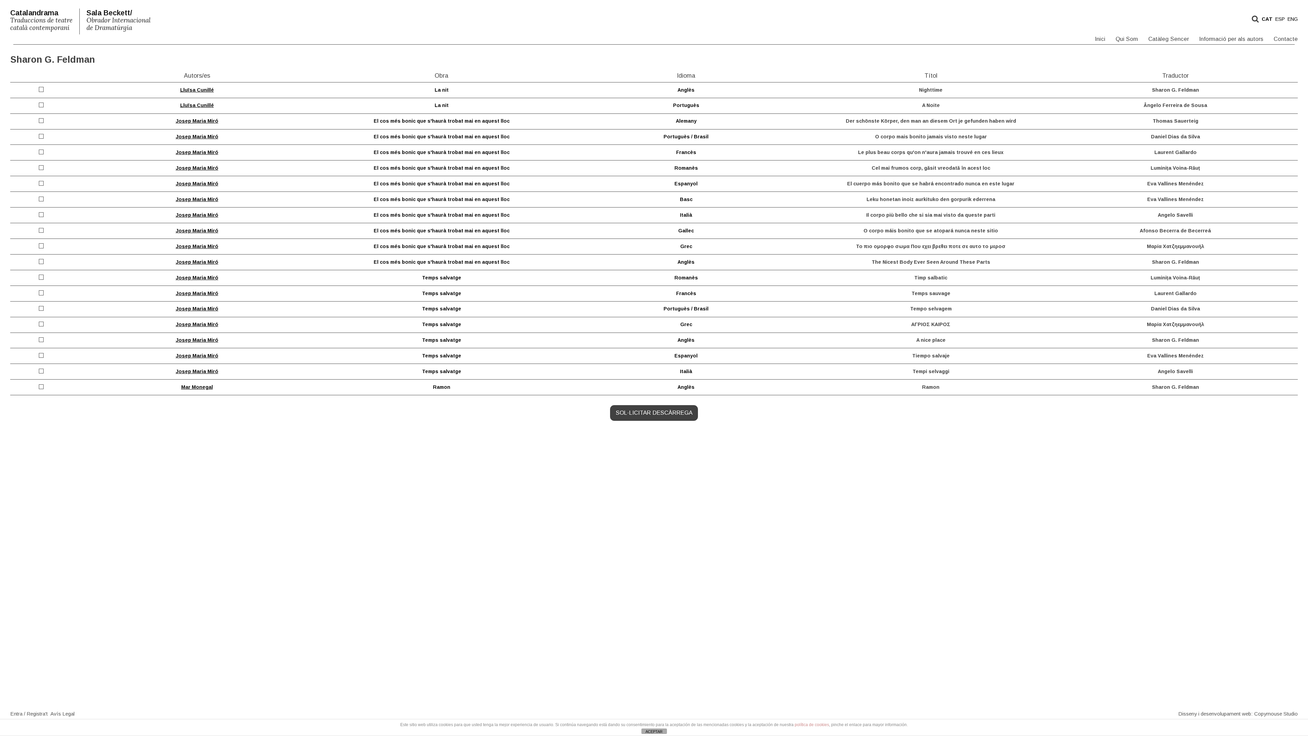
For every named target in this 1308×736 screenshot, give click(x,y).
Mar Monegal (197, 387)
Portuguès (686, 105)
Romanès (686, 168)
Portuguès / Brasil (686, 136)
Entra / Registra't (29, 713)
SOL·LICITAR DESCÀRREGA (654, 413)
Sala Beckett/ (119, 20)
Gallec (686, 230)
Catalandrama (41, 20)
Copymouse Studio (1276, 713)
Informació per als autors (1231, 39)
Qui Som (1127, 39)
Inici (1100, 39)
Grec (686, 246)
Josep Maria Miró (197, 121)
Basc (686, 199)
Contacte (1286, 39)
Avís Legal (62, 713)
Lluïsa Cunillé (197, 90)
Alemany (686, 121)
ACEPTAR (654, 732)
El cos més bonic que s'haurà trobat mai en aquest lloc (442, 121)
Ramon (441, 387)
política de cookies (812, 724)
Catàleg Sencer (1168, 39)
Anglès (686, 90)
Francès (686, 152)
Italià (686, 215)
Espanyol (686, 183)
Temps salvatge (441, 277)
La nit (442, 90)
